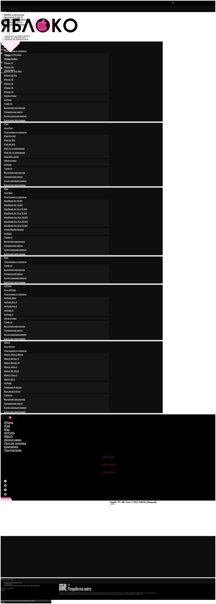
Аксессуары (12, 439)
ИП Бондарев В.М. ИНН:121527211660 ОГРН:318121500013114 (22, 585)
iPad (7, 426)
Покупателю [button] (13, 450)
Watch (8, 436)
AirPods (9, 433)
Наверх (3, 590)
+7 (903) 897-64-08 (108, 472)
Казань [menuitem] (6, 29)
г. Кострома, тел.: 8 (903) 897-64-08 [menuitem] (16, 39)
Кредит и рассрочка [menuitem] (14, 14)
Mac (7, 429)
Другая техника (15, 443)
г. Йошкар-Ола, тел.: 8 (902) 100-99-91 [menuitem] (17, 36)
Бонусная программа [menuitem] (14, 24)
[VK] (5, 482)
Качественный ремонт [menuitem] (15, 19)
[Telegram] (5, 490)
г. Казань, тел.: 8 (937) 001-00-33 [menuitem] (15, 37)
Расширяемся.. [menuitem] (9, 33)
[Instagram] (5, 486)
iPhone (8, 422)
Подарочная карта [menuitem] (13, 22)
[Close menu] (1, 415)
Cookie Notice (8, 584)
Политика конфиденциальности (13, 582)
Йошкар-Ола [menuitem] (8, 28)
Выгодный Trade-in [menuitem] (13, 17)
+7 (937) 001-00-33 (108, 464)
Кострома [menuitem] (7, 31)
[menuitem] (7, 43)
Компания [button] (11, 446)
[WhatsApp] (5, 495)
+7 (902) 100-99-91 (108, 457)
